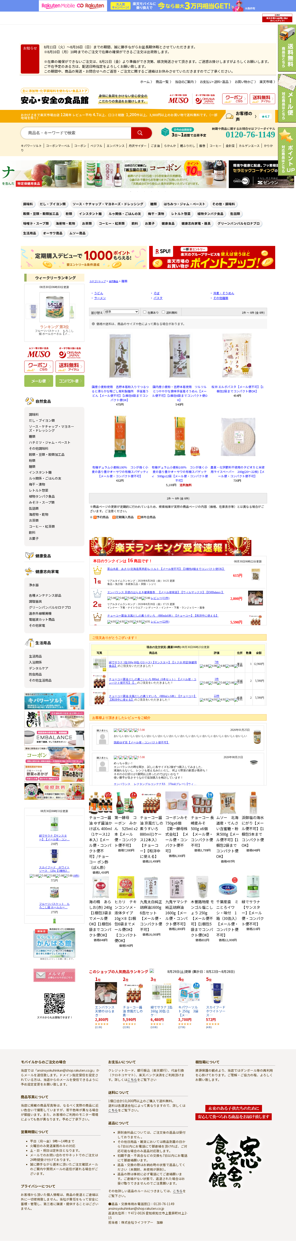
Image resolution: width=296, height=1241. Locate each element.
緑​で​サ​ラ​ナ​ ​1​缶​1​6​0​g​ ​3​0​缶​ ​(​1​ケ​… (162, 1011)
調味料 (28, 204)
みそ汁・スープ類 (42, 502)
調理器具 (35, 601)
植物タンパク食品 (210, 213)
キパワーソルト (31, 145)
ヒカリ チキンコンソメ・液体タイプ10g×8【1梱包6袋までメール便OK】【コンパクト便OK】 (125, 921)
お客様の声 (244, 116)
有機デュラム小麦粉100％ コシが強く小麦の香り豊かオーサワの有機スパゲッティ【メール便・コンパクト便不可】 (120, 471)
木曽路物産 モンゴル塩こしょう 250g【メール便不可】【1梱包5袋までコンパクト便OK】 (202, 918)
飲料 (135, 223)
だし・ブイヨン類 (53, 204)
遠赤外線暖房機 (40, 613)
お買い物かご (244, 81)
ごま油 (155, 145)
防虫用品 (35, 674)
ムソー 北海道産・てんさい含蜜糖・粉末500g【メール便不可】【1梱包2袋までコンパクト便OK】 (227, 837)
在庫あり (153, 312)
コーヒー (216, 145)
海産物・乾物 (65, 223)
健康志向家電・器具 (196, 223)
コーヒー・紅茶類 (112, 223)
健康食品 (168, 223)
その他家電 (37, 625)
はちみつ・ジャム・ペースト (184, 204)
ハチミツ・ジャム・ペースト (50, 442)
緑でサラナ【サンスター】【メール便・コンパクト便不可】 (253, 913)
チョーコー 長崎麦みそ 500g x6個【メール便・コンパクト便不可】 (202, 831)
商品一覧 (162, 81)
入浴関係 (35, 662)
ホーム (144, 81)
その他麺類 (220, 298)
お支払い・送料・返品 (214, 81)
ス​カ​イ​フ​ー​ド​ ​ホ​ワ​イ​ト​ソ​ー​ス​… (217, 1011)
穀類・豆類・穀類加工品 (41, 213)
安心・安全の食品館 (55, 100)
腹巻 (202, 145)
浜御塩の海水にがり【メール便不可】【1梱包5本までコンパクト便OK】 (253, 831)
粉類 (69, 213)
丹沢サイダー (138, 145)
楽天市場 (265, 81)
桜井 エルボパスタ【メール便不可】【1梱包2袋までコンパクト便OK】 (238, 389)
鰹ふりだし (187, 145)
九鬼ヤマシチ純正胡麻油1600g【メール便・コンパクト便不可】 (176, 913)
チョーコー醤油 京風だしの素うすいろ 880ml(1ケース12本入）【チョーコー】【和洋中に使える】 (151, 837)
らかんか (170, 145)
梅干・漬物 (156, 213)
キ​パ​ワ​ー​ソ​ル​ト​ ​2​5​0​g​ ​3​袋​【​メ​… (188, 1011)
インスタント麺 (90, 213)
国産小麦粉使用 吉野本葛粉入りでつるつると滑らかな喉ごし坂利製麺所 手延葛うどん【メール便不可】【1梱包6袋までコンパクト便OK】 (120, 393)
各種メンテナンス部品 (45, 595)
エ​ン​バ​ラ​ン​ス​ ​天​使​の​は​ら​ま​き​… (105, 1011)
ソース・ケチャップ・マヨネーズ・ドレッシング (108, 204)
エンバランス (116, 145)
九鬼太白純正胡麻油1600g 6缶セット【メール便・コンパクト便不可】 (151, 915)
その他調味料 (38, 448)
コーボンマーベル (58, 145)
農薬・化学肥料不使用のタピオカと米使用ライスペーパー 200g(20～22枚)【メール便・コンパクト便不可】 (237, 471)
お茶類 (87, 223)
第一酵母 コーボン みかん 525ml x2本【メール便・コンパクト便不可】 (126, 831)
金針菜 (230, 145)
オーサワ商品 (52, 233)
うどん (98, 293)
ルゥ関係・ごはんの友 (125, 213)
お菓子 (150, 223)
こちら (132, 1079)
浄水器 (34, 585)
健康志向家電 (47, 571)
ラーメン (100, 298)
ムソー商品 (77, 233)
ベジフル (96, 145)
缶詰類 (235, 213)
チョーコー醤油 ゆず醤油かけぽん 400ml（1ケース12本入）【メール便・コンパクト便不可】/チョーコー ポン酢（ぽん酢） (100, 842)
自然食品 (43, 401)
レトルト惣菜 (181, 213)
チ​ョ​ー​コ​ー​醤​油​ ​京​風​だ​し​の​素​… (133, 1011)
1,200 (131, 114)
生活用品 (29, 233)
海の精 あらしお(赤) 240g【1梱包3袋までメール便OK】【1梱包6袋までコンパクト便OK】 (100, 918)
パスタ (158, 298)
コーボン (80, 145)
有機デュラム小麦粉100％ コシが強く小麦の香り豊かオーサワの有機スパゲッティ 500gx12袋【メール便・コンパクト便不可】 (179, 474)
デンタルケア (38, 668)
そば (157, 293)
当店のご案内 (184, 81)
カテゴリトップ (97, 281)
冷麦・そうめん (223, 293)
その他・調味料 (223, 204)
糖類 (153, 204)
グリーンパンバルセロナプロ (239, 223)
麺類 (32, 466)
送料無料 (171, 312)
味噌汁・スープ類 (36, 223)
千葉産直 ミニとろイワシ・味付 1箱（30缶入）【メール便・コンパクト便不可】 (227, 918)
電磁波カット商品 (42, 619)
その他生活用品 (40, 680)
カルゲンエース (249, 145)
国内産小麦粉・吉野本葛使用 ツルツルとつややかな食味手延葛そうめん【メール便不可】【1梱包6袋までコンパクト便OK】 (179, 393)
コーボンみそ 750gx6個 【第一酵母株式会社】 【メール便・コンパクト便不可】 (176, 834)
